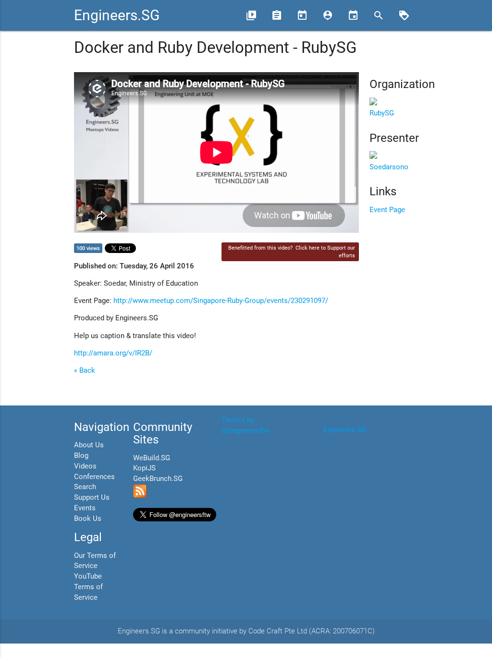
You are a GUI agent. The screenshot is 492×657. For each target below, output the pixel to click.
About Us (89, 445)
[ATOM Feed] (140, 496)
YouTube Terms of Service (88, 587)
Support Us (92, 497)
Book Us (87, 519)
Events (85, 508)
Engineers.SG (117, 15)
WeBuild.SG (151, 458)
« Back (84, 370)
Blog (81, 456)
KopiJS (144, 468)
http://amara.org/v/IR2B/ (113, 353)
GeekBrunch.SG (158, 479)
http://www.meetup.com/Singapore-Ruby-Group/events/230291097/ (220, 301)
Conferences (94, 477)
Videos (85, 466)
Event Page (387, 210)
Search (85, 487)
